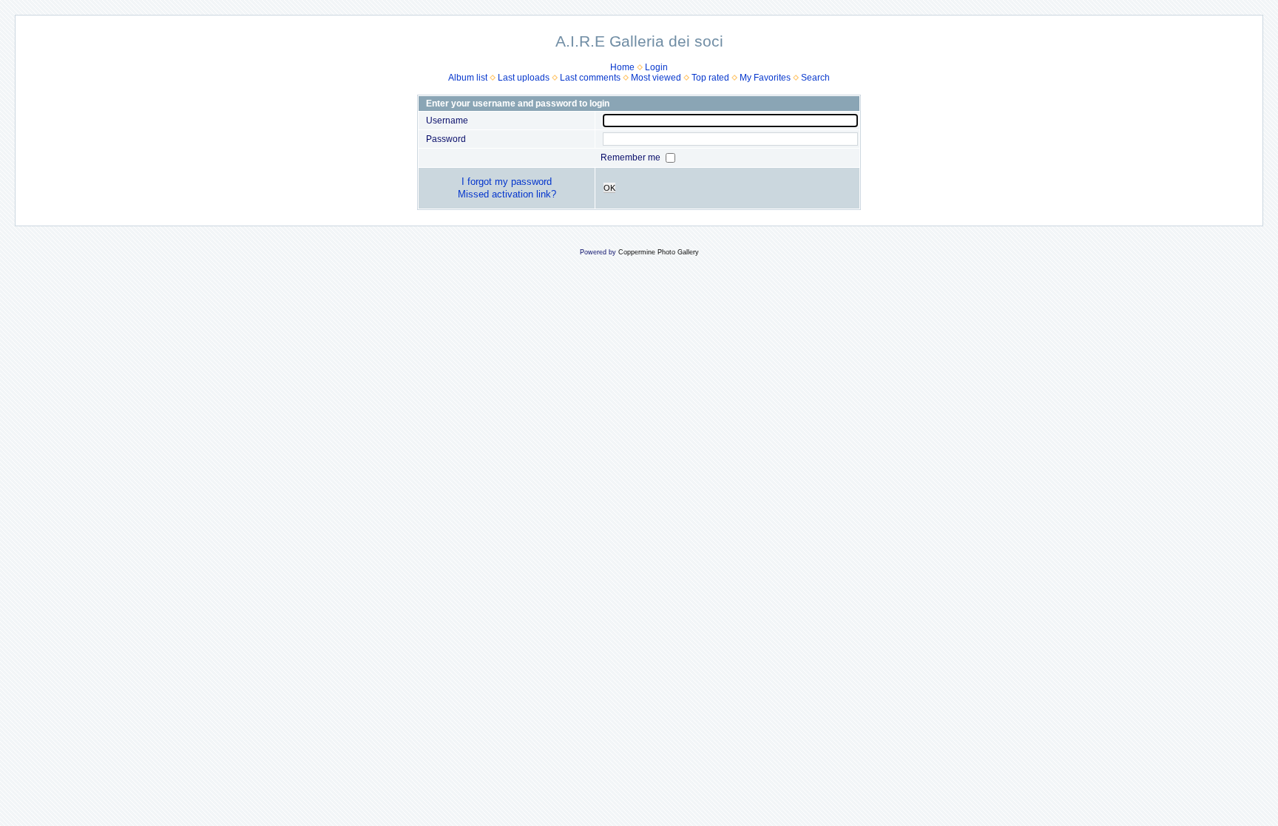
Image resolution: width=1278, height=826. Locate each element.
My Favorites (765, 77)
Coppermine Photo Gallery (658, 252)
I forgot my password (507, 181)
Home (622, 67)
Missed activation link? (507, 194)
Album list (467, 77)
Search (815, 77)
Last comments (590, 77)
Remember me (632, 157)
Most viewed (656, 77)
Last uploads (524, 77)
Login (656, 67)
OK (609, 187)
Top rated (710, 77)
